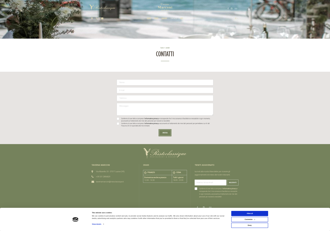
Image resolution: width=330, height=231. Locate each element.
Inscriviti (233, 182)
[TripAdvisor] (236, 8)
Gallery (164, 18)
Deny (250, 225)
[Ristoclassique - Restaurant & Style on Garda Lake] (102, 7)
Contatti (174, 18)
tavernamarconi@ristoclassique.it (110, 182)
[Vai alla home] (165, 7)
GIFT (181, 18)
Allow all (250, 213)
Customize (249, 219)
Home (149, 18)
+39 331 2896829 (103, 177)
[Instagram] (231, 8)
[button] (236, 18)
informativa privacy (152, 118)
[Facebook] (228, 8)
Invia (165, 133)
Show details (96, 224)
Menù (156, 18)
